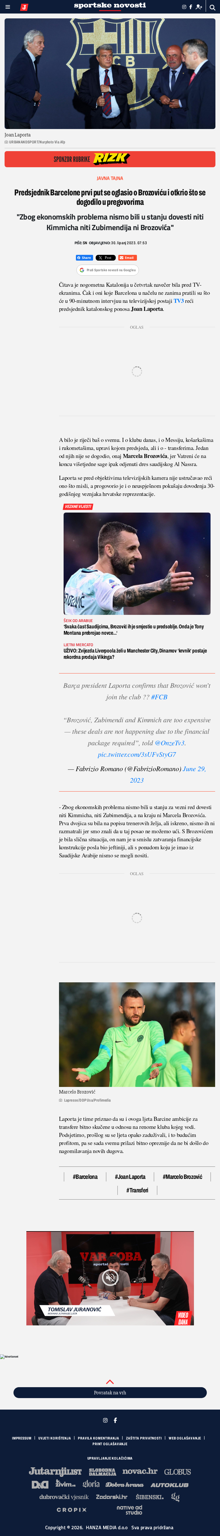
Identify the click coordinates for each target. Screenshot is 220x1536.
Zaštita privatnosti (144, 1438)
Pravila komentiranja (98, 1438)
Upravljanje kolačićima (110, 1458)
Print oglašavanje (110, 1444)
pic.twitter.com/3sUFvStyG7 (137, 754)
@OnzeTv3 (169, 742)
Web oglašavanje (185, 1438)
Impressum (22, 1438)
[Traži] (212, 7)
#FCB (159, 696)
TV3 (179, 301)
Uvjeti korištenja (54, 1438)
